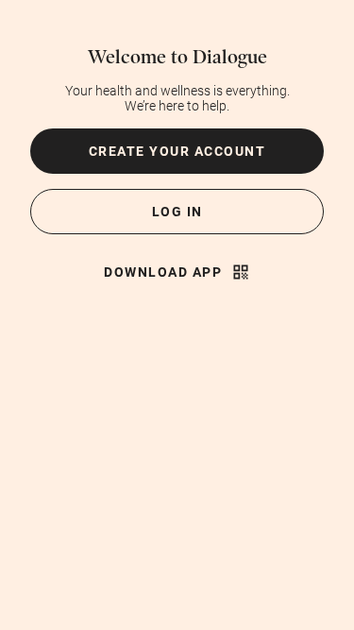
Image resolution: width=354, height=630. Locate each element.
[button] (177, 151)
